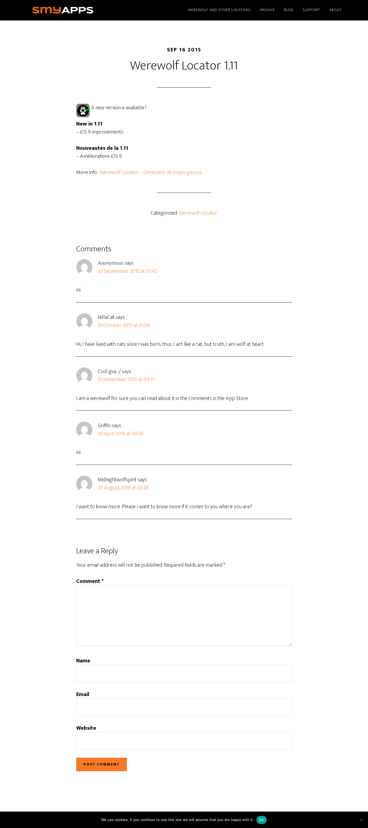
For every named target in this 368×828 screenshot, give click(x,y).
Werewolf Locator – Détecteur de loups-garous (151, 172)
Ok (261, 819)
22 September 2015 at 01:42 (127, 271)
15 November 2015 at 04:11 (126, 379)
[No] (361, 820)
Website (86, 728)
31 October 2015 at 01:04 (124, 325)
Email (82, 694)
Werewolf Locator (198, 213)
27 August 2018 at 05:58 (123, 487)
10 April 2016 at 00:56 (121, 433)
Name (83, 661)
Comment (90, 581)
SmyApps (70, 10)
